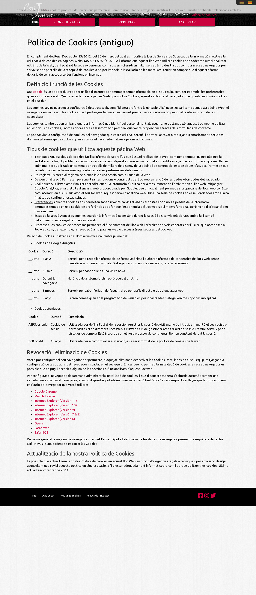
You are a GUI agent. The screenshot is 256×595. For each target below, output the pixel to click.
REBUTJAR (127, 22)
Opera (38, 423)
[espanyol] (243, 2)
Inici (34, 495)
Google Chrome (45, 391)
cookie (38, 91)
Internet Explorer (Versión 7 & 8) (57, 414)
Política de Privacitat (98, 495)
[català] (251, 2)
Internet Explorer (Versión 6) (54, 419)
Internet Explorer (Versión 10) (55, 405)
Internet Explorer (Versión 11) (55, 400)
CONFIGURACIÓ (67, 22)
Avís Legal (48, 495)
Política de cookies (203, 15)
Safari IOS (41, 432)
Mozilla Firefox (44, 396)
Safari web (41, 428)
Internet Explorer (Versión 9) (54, 410)
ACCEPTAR (187, 22)
